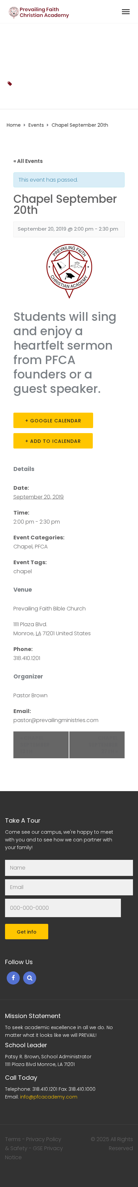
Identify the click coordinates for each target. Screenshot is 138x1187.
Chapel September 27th (103, 744)
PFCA (41, 546)
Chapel (22, 546)
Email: (41, 1096)
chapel (22, 83)
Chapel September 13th (35, 744)
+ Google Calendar (53, 420)
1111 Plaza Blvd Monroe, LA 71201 (40, 1064)
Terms (13, 1139)
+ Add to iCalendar (53, 441)
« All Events (28, 161)
